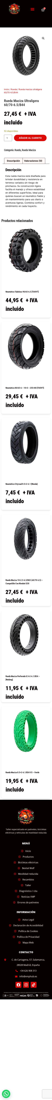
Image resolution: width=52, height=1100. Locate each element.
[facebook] (18, 985)
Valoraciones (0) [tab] (33, 160)
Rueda (14, 89)
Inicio (6, 89)
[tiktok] (33, 985)
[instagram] (26, 985)
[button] (32, 9)
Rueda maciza (29, 150)
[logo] (15, 9)
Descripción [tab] (13, 160)
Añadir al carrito (30, 138)
